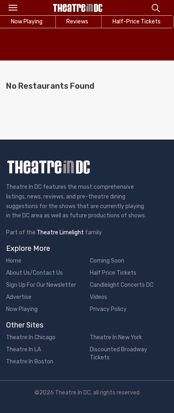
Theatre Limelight (60, 232)
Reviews (77, 21)
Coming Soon (107, 260)
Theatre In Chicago (30, 337)
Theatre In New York (116, 337)
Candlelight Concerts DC (121, 285)
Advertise (19, 297)
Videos (98, 297)
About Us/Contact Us (34, 272)
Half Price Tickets (113, 272)
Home (13, 260)
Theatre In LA (23, 349)
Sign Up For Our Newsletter (41, 285)
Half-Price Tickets (136, 21)
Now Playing (22, 309)
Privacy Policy (108, 309)
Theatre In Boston (29, 361)
